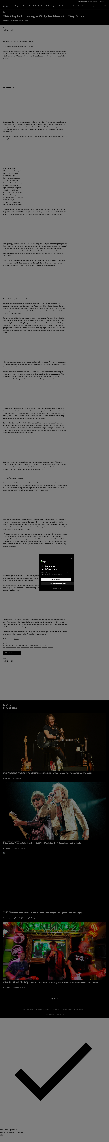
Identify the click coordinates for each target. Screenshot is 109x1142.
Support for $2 (56, 579)
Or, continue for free (56, 588)
